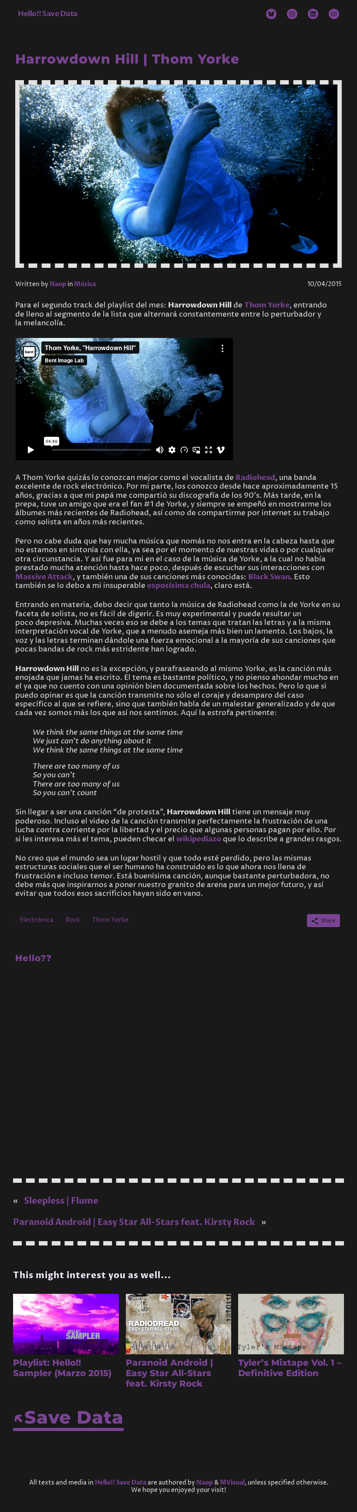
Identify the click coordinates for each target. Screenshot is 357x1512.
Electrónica (37, 920)
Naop (58, 284)
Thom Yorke (267, 305)
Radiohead (255, 477)
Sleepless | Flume (61, 1201)
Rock (73, 920)
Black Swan (269, 577)
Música (85, 284)
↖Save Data (68, 1417)
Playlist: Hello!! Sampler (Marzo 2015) (62, 1367)
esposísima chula (178, 585)
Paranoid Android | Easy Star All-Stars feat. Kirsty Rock (134, 1222)
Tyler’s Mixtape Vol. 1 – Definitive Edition (289, 1367)
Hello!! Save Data (47, 14)
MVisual (232, 1482)
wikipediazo (198, 839)
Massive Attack (44, 577)
